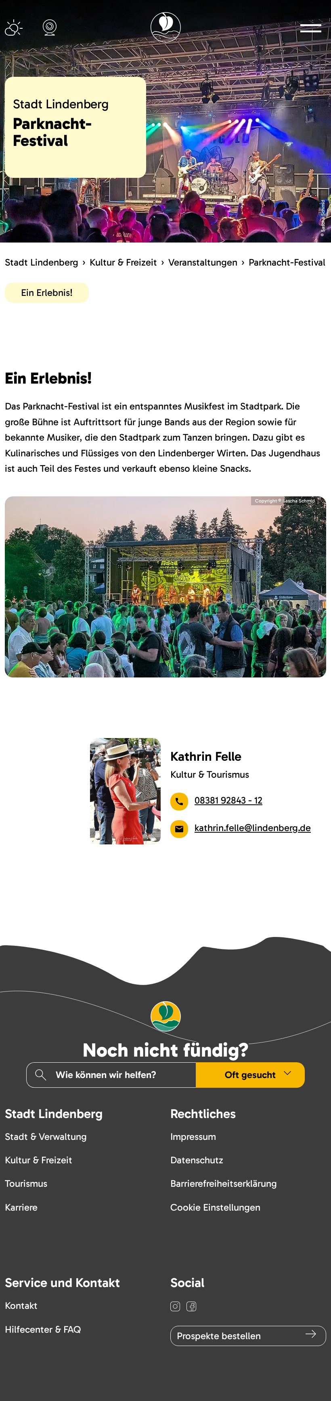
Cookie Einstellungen (215, 1207)
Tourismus (26, 1183)
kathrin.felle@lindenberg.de (253, 827)
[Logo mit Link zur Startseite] (166, 27)
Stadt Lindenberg (41, 262)
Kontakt (21, 1305)
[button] (310, 28)
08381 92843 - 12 (228, 800)
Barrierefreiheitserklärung (223, 1183)
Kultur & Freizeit (123, 262)
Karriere (21, 1207)
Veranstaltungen (202, 262)
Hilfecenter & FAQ (43, 1329)
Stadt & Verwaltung (46, 1136)
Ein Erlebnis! (47, 292)
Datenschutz (196, 1160)
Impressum (193, 1136)
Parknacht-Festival (287, 262)
